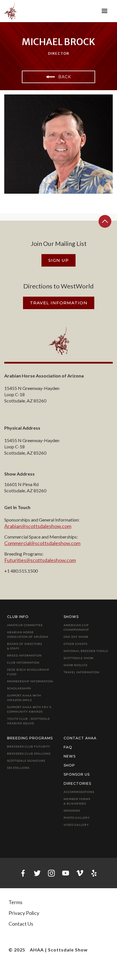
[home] (12, 11)
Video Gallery (76, 824)
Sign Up (58, 260)
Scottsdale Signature (26, 760)
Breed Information (24, 655)
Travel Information (81, 672)
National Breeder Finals (86, 651)
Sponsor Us (77, 774)
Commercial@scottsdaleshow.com (42, 543)
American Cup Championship (76, 627)
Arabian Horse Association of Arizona (28, 634)
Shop (69, 765)
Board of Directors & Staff (24, 646)
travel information (58, 302)
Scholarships (19, 688)
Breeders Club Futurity (28, 746)
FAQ (68, 747)
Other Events (75, 643)
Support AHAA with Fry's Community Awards (29, 709)
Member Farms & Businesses (77, 801)
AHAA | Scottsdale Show (59, 949)
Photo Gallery (77, 817)
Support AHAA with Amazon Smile (24, 698)
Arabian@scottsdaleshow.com (37, 526)
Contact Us (21, 923)
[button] (104, 11)
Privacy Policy (24, 912)
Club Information (23, 662)
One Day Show (76, 636)
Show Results (75, 665)
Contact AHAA (80, 738)
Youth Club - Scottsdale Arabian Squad (28, 721)
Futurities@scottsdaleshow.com (40, 560)
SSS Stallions (18, 767)
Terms (15, 902)
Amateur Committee (25, 625)
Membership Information (30, 681)
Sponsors (72, 810)
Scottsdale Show (78, 658)
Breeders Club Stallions (29, 753)
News (70, 756)
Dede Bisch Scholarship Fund (28, 672)
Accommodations (79, 791)
